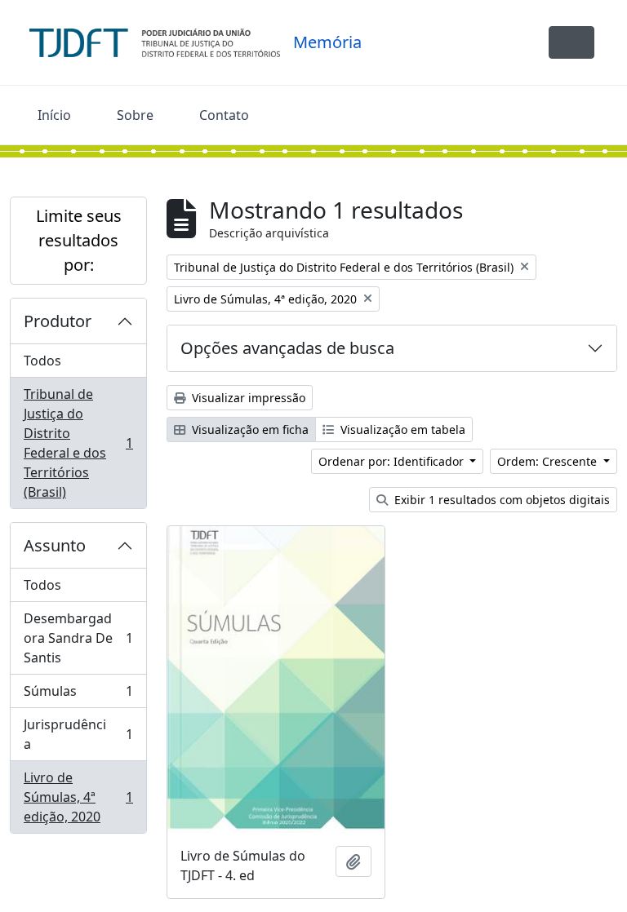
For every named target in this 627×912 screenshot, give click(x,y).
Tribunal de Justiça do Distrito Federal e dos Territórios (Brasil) (78, 443)
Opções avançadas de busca (287, 348)
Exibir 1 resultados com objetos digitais (500, 499)
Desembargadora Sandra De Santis (78, 637)
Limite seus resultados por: (79, 240)
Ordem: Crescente (548, 461)
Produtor (57, 321)
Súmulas (78, 695)
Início (54, 115)
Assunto (55, 545)
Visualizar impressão (247, 397)
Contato (224, 115)
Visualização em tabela (401, 429)
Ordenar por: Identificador (392, 461)
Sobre (135, 115)
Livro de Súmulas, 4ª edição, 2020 (78, 797)
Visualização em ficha (249, 429)
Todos (42, 361)
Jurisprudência (78, 734)
